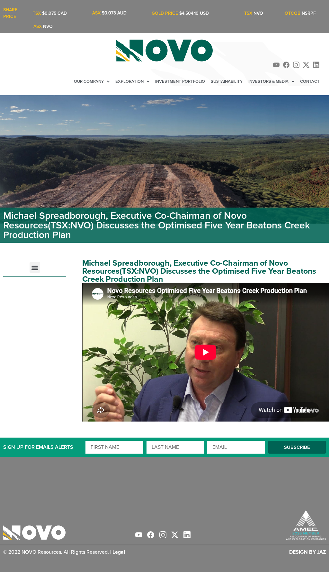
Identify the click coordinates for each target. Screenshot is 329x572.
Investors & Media (268, 81)
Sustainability (227, 81)
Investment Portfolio (180, 81)
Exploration (129, 81)
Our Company (89, 81)
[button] (35, 267)
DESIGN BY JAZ (307, 552)
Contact (310, 81)
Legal (118, 552)
